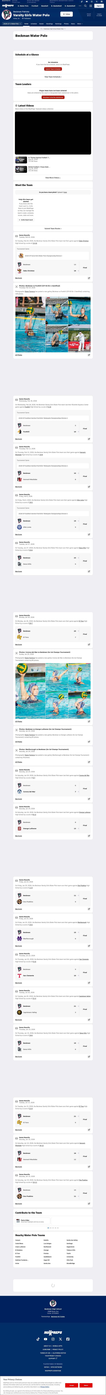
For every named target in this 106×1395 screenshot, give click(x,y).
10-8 (41, 455)
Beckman (26, 264)
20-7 (31, 623)
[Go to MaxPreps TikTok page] (38, 1339)
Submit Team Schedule (53, 69)
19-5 (31, 502)
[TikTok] (82, 1)
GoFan (46, 1367)
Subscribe (46, 1349)
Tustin (69, 1253)
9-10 (34, 962)
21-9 (31, 1109)
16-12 (41, 1146)
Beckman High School (53, 1309)
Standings (49, 24)
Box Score (18, 278)
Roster (41, 24)
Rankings (58, 24)
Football (35, 6)
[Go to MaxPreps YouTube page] (45, 1339)
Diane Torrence (30, 291)
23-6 (31, 550)
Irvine (17, 1263)
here (65, 192)
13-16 (35, 243)
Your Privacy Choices (53, 1356)
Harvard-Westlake (30, 479)
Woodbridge (71, 1263)
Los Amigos (47, 1243)
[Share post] (89, 278)
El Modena (18, 1250)
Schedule (34, 24)
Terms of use (45, 1353)
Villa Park (70, 1260)
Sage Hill (47, 1260)
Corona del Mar (84, 775)
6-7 (34, 778)
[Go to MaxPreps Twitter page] (60, 1339)
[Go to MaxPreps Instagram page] (53, 1339)
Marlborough (82, 922)
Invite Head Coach (27, 220)
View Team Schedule (52, 77)
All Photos (18, 355)
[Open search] (85, 6)
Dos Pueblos (82, 886)
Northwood (47, 1247)
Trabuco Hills (71, 1250)
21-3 (34, 998)
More (79, 24)
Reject (86, 1385)
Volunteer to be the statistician (53, 97)
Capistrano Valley (85, 996)
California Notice (59, 1353)
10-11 (35, 1182)
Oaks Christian (84, 241)
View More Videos (52, 177)
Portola (46, 1253)
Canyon (17, 1240)
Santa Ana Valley (72, 1240)
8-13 (34, 815)
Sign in (99, 6)
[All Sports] (80, 6)
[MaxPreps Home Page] (41, 28)
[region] (53, 1385)
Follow (68, 14)
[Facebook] (101, 1)
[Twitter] (96, 1)
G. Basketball (70, 6)
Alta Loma (80, 500)
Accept (72, 1385)
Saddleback (47, 1257)
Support (52, 1358)
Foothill (27, 407)
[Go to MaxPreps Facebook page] (68, 1339)
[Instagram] (91, 1)
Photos (66, 24)
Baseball (44, 6)
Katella (46, 1240)
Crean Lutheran (20, 1247)
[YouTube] (86, 1)
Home (26, 24)
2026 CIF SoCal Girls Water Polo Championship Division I (43, 256)
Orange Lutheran (84, 812)
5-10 (49, 407)
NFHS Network (56, 1367)
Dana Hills (82, 548)
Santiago (70, 1243)
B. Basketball (56, 6)
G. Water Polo (23, 6)
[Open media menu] (90, 6)
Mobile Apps (57, 1346)
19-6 (31, 1035)
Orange (46, 1250)
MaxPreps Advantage (53, 1370)
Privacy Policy (57, 1349)
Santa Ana (47, 1263)
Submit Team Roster (52, 228)
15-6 (31, 925)
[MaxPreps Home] (8, 5)
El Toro (81, 621)
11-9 (31, 888)
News (73, 24)
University (70, 1257)
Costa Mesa (19, 1243)
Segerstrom (70, 1247)
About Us (47, 1346)
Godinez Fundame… (22, 1260)
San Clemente (84, 959)
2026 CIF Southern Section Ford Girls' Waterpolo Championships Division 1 (43, 418)
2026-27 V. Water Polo (11, 24)
